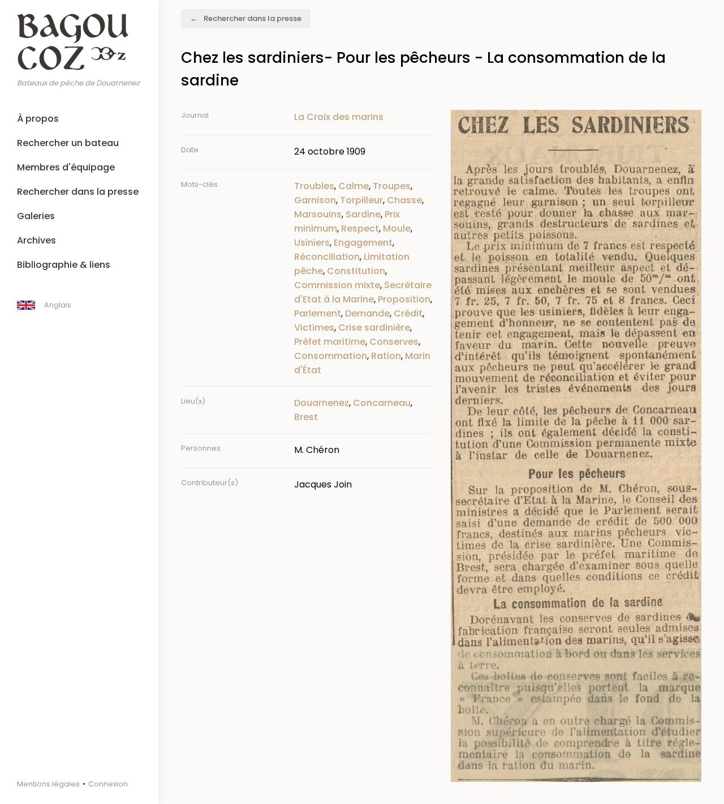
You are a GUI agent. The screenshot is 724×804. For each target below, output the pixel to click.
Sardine (363, 214)
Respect (360, 228)
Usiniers (312, 242)
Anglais (57, 305)
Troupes (392, 186)
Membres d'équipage (66, 167)
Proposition (404, 299)
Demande (367, 313)
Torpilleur (361, 200)
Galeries (36, 216)
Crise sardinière (374, 327)
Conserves (394, 341)
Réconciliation (327, 256)
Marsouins (318, 214)
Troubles (314, 186)
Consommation (330, 355)
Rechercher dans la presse (78, 191)
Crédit (408, 313)
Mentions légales (48, 784)
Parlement (317, 313)
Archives (36, 240)
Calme (353, 186)
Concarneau (382, 402)
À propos (38, 118)
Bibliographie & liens (63, 264)
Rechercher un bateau (68, 142)
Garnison (315, 200)
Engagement (363, 242)
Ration (386, 355)
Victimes (314, 327)
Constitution (356, 270)
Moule (397, 228)
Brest (306, 417)
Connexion (108, 784)
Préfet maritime (329, 341)
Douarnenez (321, 402)
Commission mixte (337, 285)
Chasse (404, 200)
